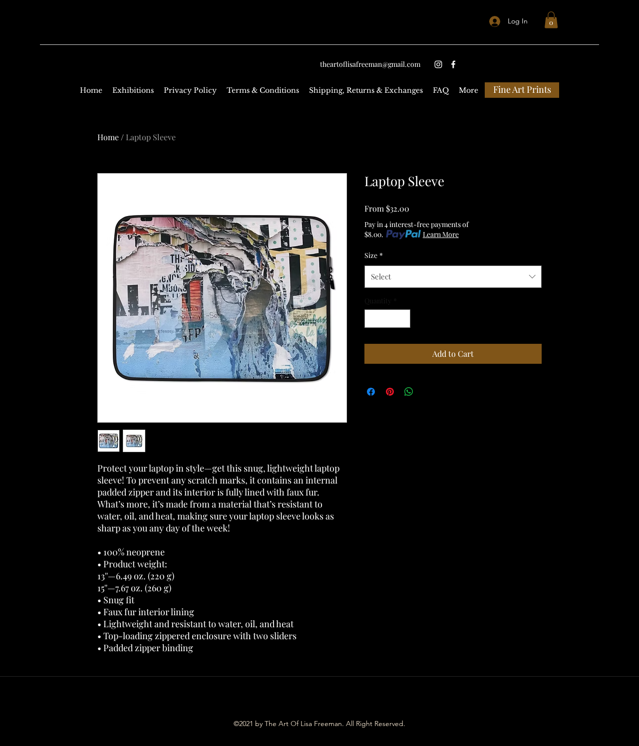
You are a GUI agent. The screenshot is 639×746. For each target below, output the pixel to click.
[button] (551, 19)
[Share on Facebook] (371, 392)
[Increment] (402, 318)
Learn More (441, 234)
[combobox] (453, 276)
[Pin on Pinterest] (390, 392)
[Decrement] (372, 318)
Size (373, 255)
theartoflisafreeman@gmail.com (370, 64)
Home (108, 137)
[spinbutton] (387, 318)
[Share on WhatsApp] (409, 392)
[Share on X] (428, 392)
